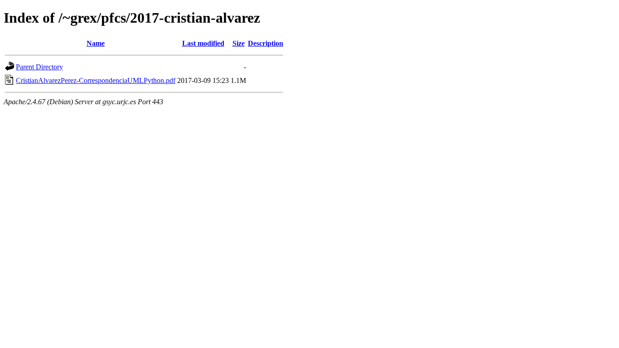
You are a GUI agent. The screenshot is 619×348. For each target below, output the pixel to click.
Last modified (203, 43)
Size (238, 43)
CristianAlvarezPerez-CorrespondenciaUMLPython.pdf (95, 80)
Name (96, 43)
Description (265, 43)
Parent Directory (39, 67)
